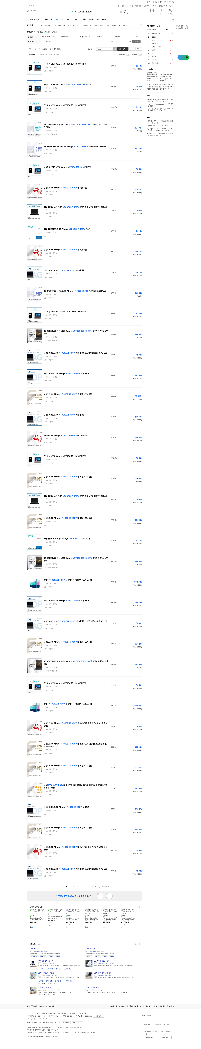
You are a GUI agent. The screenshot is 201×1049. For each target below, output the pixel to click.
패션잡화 (118, 37)
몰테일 (155, 2)
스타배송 (50, 957)
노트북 (154, 60)
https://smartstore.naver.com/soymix (52, 990)
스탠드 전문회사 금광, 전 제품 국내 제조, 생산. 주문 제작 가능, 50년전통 (113, 965)
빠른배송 (48, 41)
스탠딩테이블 (66, 969)
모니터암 (41, 969)
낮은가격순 (40, 54)
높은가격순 (49, 54)
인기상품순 (32, 54)
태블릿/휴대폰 (83, 37)
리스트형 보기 (130, 48)
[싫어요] (100, 896)
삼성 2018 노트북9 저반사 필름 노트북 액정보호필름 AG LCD (75, 353)
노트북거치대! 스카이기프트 (46, 973)
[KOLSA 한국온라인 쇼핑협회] (31, 1042)
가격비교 (43, 49)
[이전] (170, 29)
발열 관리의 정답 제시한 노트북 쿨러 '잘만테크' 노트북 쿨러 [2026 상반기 (166, 77)
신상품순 (56, 54)
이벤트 (160, 6)
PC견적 (131, 6)
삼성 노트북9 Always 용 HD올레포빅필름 (68, 394)
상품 (56, 19)
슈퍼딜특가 (43, 957)
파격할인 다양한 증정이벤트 (46, 984)
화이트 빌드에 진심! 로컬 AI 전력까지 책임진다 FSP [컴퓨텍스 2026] (160, 100)
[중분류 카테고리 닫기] (51, 37)
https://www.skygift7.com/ (49, 975)
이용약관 (122, 1006)
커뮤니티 (154, 6)
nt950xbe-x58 (124, 25)
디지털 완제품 (46, 37)
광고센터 (162, 1006)
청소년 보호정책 (145, 1006)
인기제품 (41, 981)
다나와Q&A (101, 19)
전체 (32, 49)
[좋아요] (109, 896)
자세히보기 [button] (66, 1023)
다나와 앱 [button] (31, 6)
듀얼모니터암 (49, 969)
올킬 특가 (97, 957)
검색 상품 (55, 49)
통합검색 (48, 19)
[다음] (173, 29)
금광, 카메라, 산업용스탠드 (101, 961)
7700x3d (155, 43)
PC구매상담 (138, 6)
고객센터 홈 (147, 1024)
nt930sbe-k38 (73, 25)
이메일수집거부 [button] (150, 1038)
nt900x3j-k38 (86, 25)
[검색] (125, 11)
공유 (172, 19)
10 (96, 887)
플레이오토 (163, 2)
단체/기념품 (49, 981)
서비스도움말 (167, 1024)
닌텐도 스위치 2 (156, 47)
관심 (56, 67)
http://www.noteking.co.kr (97, 990)
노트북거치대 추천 (35, 949)
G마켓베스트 (34, 957)
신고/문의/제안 (157, 1024)
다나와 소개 (113, 1006)
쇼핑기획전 (146, 6)
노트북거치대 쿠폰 (90, 949)
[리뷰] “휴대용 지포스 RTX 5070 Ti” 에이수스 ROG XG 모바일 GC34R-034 (160, 129)
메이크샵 (171, 2)
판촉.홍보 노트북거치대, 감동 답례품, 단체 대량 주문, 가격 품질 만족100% (113, 978)
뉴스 (69, 19)
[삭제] (121, 11)
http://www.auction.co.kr (96, 951)
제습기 (154, 40)
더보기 (171, 6)
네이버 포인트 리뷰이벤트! (47, 995)
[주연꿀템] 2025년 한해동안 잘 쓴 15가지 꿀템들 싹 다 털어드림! (160, 134)
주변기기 (99, 37)
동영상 (91, 19)
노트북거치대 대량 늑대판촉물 (102, 973)
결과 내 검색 (121, 49)
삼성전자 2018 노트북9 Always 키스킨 (67, 85)
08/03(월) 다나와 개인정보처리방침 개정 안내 (46, 1006)
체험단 (165, 6)
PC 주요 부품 (65, 37)
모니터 (154, 50)
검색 (136, 41)
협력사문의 (170, 1006)
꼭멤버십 (58, 957)
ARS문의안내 (164, 1038)
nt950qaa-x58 (60, 25)
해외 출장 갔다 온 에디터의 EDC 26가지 (160, 126)
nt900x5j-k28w (46, 25)
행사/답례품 (58, 981)
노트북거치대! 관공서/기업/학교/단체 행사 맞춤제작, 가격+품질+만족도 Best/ (58, 978)
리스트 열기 (141, 25)
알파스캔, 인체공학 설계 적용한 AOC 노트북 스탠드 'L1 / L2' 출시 (160, 110)
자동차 (118, 6)
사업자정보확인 (98, 1016)
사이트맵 (154, 1006)
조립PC (124, 6)
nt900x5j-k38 (99, 25)
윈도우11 (154, 56)
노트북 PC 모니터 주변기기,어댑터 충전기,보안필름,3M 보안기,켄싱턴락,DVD (106, 992)
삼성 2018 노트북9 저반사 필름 (64, 270)
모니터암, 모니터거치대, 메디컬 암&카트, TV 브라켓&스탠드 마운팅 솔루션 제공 (59, 965)
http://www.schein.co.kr (49, 963)
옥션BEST (89, 957)
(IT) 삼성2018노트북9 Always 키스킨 (67, 229)
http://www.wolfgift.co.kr (105, 975)
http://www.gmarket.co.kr (41, 951)
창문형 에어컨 (156, 63)
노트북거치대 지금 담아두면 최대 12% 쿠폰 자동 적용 (99, 953)
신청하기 (135, 944)
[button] (152, 12)
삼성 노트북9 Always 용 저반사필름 (66, 188)
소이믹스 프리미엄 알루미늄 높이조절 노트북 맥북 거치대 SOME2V (56, 992)
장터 (62, 19)
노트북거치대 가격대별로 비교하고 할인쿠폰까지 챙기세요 (45, 953)
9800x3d (155, 37)
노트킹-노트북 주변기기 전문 (93, 987)
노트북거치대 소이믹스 (44, 987)
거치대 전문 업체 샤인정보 (45, 961)
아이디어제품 (67, 981)
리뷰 (84, 19)
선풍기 (154, 53)
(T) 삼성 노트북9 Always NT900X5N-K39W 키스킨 (65, 64)
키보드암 (57, 969)
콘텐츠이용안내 (77, 1023)
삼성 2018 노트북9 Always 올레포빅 (66, 373)
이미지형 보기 (133, 48)
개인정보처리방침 (132, 1006)
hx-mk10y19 (111, 25)
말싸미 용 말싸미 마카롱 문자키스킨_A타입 (68, 580)
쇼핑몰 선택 (90, 49)
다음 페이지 (99, 886)
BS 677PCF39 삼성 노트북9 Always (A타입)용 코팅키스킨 (75, 146)
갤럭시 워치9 (156, 34)
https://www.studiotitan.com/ (106, 963)
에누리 (148, 2)
